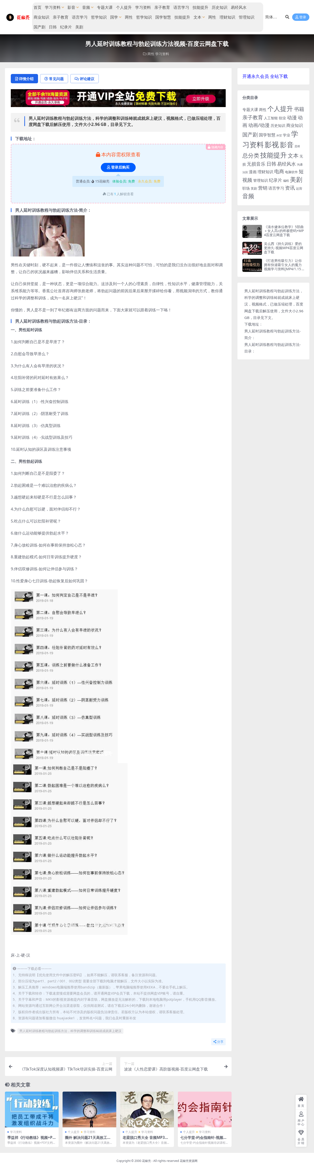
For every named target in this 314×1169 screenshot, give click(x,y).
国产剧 (39, 27)
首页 (37, 7)
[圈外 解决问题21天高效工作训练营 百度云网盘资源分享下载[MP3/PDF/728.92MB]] (89, 1109)
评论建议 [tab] (87, 78)
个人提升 (124, 7)
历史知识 (219, 7)
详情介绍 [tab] (26, 78)
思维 (297, 146)
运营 (299, 188)
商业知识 (41, 17)
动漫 (292, 117)
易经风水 (239, 7)
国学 (114, 17)
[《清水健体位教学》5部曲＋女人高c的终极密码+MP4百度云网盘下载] (252, 231)
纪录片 (66, 27)
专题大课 (105, 7)
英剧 (254, 188)
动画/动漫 (259, 125)
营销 (262, 187)
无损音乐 (256, 164)
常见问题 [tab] (56, 78)
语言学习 (181, 7)
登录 (302, 17)
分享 (220, 1042)
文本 (197, 17)
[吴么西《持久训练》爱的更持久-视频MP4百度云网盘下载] (252, 248)
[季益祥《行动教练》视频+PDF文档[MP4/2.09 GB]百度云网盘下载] (32, 1109)
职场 (246, 188)
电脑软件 (291, 172)
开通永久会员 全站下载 (265, 76)
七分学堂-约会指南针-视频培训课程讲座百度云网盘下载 (203, 1139)
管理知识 (246, 17)
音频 (86, 7)
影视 (272, 144)
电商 (279, 171)
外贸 (279, 135)
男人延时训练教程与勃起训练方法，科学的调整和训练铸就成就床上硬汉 (70, 1031)
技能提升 (200, 7)
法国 (245, 172)
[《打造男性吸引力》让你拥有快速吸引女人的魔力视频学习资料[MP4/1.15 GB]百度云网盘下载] (252, 265)
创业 (282, 117)
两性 (129, 17)
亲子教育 (162, 7)
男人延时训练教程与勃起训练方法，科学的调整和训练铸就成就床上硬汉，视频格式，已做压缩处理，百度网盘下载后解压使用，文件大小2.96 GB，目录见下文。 (274, 304)
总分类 (250, 155)
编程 (286, 181)
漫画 (253, 171)
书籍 (299, 108)
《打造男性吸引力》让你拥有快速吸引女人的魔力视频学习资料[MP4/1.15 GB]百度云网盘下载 (284, 266)
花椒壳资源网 (188, 1161)
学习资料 (53, 7)
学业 (286, 135)
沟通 (300, 164)
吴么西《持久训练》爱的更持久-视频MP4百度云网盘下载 (283, 247)
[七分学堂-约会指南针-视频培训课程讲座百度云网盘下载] (205, 1109)
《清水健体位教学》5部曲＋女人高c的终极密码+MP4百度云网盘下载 (284, 230)
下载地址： (253, 324)
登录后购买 (120, 167)
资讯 (290, 187)
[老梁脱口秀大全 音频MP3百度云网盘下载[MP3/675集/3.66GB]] (147, 1109)
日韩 (53, 27)
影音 (71, 7)
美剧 (79, 27)
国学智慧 (163, 17)
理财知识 (227, 17)
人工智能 (271, 118)
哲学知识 (99, 17)
